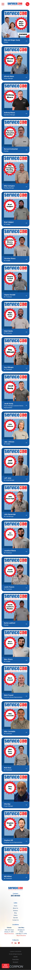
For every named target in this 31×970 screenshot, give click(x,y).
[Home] (15, 4)
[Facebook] (12, 943)
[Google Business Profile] (19, 943)
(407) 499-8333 (15, 896)
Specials (15, 917)
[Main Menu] (3, 4)
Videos (15, 915)
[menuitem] (16, 956)
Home (15, 906)
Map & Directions (9, 933)
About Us (15, 908)
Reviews (15, 910)
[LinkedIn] (15, 943)
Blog (15, 913)
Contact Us (15, 920)
